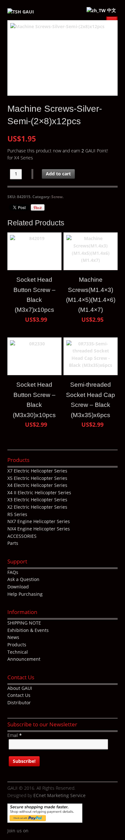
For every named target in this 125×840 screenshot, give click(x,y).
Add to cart (58, 174)
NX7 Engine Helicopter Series (38, 521)
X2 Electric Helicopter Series (37, 507)
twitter (43, 831)
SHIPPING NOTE (24, 623)
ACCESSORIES (22, 536)
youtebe (52, 831)
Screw (57, 196)
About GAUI (19, 688)
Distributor (19, 702)
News (13, 637)
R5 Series (17, 514)
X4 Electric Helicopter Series (37, 485)
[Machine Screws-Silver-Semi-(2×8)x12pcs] (62, 58)
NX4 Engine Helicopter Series (38, 529)
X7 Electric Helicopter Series (37, 471)
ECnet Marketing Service (59, 795)
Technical (17, 652)
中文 (111, 10)
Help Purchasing (25, 594)
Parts (12, 543)
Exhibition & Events (28, 630)
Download (18, 587)
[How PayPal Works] (44, 819)
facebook (33, 831)
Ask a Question (23, 579)
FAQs (12, 572)
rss (62, 831)
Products (16, 645)
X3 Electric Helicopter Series (37, 500)
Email (14, 735)
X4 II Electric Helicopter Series (39, 492)
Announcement (23, 659)
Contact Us (18, 695)
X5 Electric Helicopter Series (37, 478)
